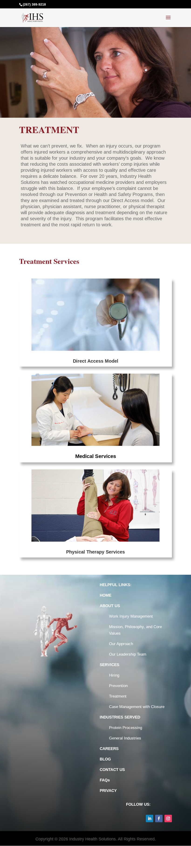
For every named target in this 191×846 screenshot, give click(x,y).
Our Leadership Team (127, 654)
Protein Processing (125, 728)
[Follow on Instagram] (168, 818)
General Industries (125, 738)
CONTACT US (112, 769)
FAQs (105, 780)
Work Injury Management (131, 616)
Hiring (114, 675)
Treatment (117, 696)
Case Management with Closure (136, 707)
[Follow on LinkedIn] (149, 818)
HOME (105, 595)
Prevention (118, 686)
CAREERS (109, 748)
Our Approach (121, 644)
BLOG (105, 759)
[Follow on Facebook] (159, 818)
